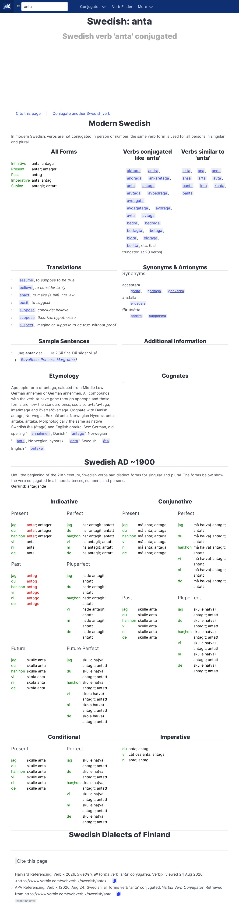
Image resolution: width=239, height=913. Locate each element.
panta (188, 193)
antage (78, 433)
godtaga (154, 291)
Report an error (25, 900)
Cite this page (28, 113)
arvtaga (134, 193)
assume (26, 280)
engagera (138, 303)
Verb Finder (122, 6)
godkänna (176, 291)
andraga (134, 178)
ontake (37, 448)
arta (202, 178)
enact (24, 295)
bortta (132, 245)
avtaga (148, 215)
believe (26, 287)
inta (203, 185)
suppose (27, 310)
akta (186, 170)
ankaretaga (159, 178)
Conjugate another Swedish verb (81, 113)
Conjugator (90, 6)
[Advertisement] (119, 73)
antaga (148, 185)
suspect (26, 325)
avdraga (163, 208)
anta (131, 185)
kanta (219, 185)
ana (201, 170)
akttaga (134, 170)
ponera (136, 316)
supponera (157, 316)
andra (153, 170)
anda (216, 170)
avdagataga (137, 208)
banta (188, 185)
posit (24, 302)
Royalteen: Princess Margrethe (48, 359)
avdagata (135, 200)
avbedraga (157, 193)
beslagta (134, 230)
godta (135, 291)
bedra (132, 223)
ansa (187, 178)
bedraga (152, 223)
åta (106, 441)
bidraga (150, 238)
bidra (131, 238)
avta (131, 215)
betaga (156, 230)
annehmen (40, 433)
